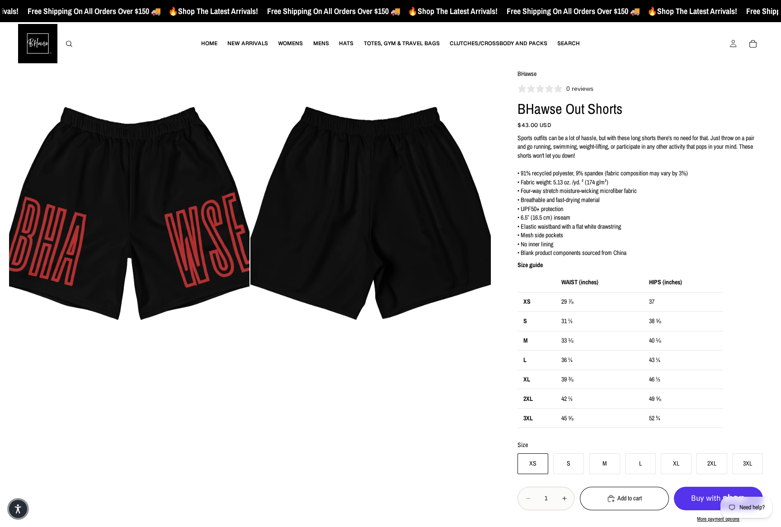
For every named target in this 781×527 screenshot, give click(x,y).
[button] (18, 509)
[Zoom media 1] (129, 215)
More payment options (718, 518)
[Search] (69, 44)
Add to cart (629, 498)
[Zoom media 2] (370, 215)
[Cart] (753, 44)
